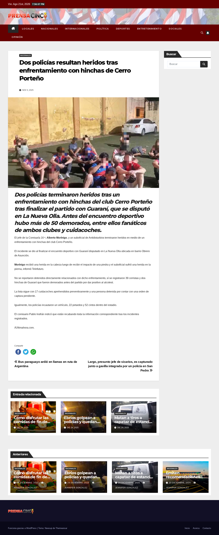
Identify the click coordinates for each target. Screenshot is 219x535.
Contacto (207, 528)
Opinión (17, 37)
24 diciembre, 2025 (28, 483)
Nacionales (49, 28)
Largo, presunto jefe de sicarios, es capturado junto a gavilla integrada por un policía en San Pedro (120, 366)
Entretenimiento (149, 28)
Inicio (187, 528)
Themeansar (61, 528)
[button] (202, 32)
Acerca (196, 528)
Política (103, 28)
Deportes (123, 28)
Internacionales (77, 28)
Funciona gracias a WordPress (22, 528)
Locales (28, 28)
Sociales (175, 28)
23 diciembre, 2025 (180, 483)
